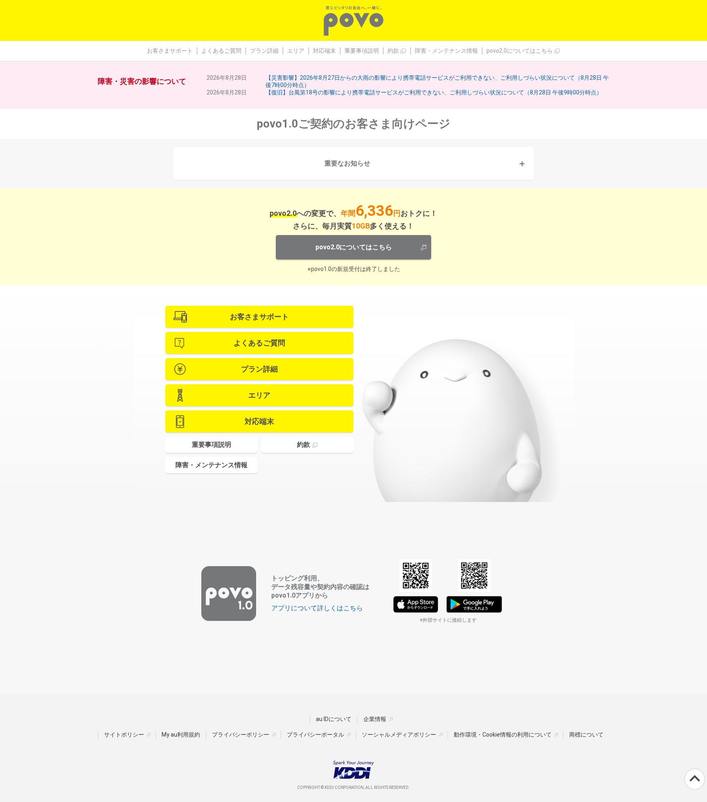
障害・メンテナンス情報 (446, 50)
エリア (295, 50)
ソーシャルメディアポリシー (399, 734)
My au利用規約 (181, 734)
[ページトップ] (694, 779)
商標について (586, 734)
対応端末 (324, 50)
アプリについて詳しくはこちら (317, 608)
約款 (393, 50)
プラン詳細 (264, 50)
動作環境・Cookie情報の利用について (503, 734)
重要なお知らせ (347, 163)
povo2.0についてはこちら (520, 50)
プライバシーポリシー (240, 734)
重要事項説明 (361, 50)
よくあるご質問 (221, 50)
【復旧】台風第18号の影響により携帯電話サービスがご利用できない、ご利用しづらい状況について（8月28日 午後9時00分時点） (434, 92)
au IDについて (333, 719)
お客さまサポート (170, 50)
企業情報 (374, 719)
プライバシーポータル (315, 734)
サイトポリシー (124, 734)
